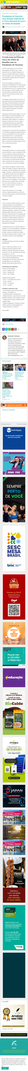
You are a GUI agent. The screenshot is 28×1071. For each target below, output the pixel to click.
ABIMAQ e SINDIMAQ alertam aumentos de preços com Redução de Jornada (7, 375)
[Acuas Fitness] (14, 1034)
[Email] (15, 329)
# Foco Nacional (13, 13)
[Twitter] (6, 329)
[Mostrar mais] (18, 329)
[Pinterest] (12, 329)
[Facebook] (3, 329)
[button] (1, 2)
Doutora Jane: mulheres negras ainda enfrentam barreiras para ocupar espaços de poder (7, 393)
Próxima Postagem (22, 424)
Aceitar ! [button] (5, 1068)
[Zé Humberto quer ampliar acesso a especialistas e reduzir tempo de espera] (20, 367)
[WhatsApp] (9, 329)
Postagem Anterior (6, 424)
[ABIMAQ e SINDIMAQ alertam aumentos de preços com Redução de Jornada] (7, 367)
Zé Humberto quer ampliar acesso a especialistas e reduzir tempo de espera (19, 375)
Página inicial (5, 13)
